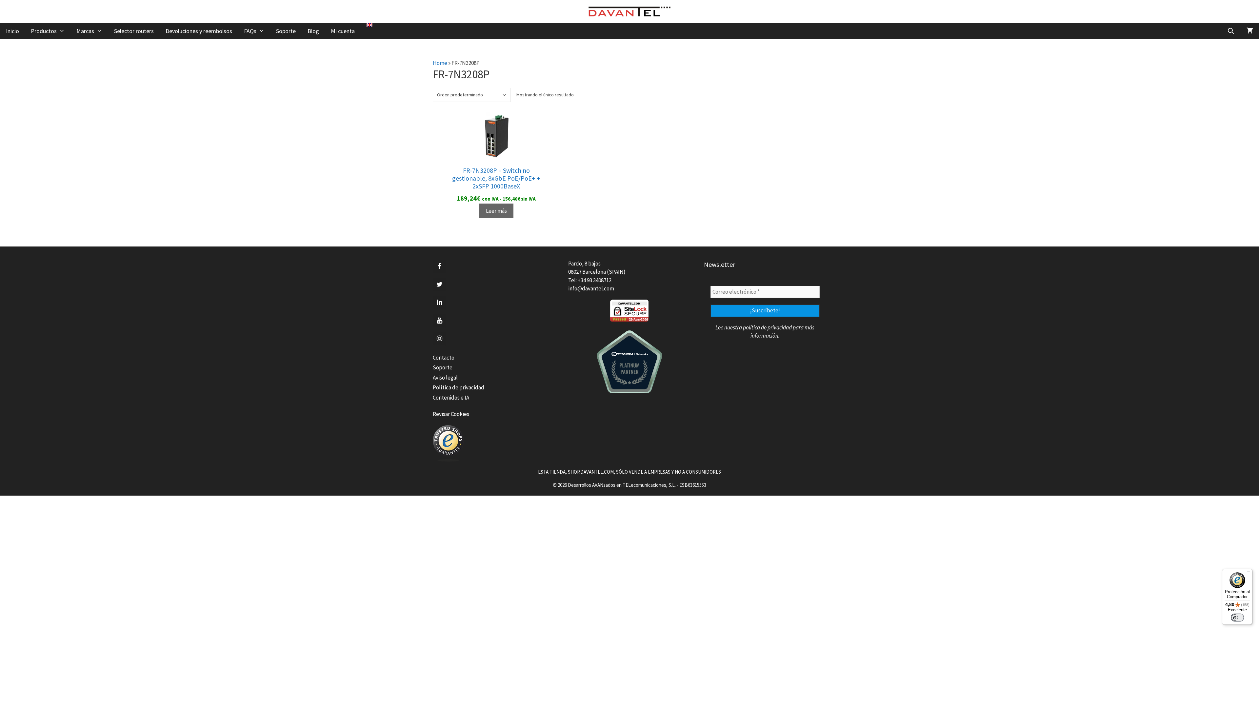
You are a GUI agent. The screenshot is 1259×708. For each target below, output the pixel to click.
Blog (313, 31)
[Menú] (1248, 573)
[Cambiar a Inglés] (369, 25)
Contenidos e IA (451, 397)
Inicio (12, 31)
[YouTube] (439, 320)
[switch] (1237, 617)
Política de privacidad (458, 387)
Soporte (286, 31)
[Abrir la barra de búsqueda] (1231, 31)
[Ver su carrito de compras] (1250, 31)
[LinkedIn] (439, 302)
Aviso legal (445, 377)
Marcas (85, 31)
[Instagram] (439, 338)
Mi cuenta (343, 31)
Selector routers (134, 31)
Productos (44, 31)
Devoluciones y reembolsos (199, 31)
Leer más (496, 210)
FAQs (250, 31)
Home (440, 63)
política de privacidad (767, 327)
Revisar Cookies (451, 414)
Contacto (443, 357)
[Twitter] (439, 284)
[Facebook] (439, 266)
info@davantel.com (591, 288)
